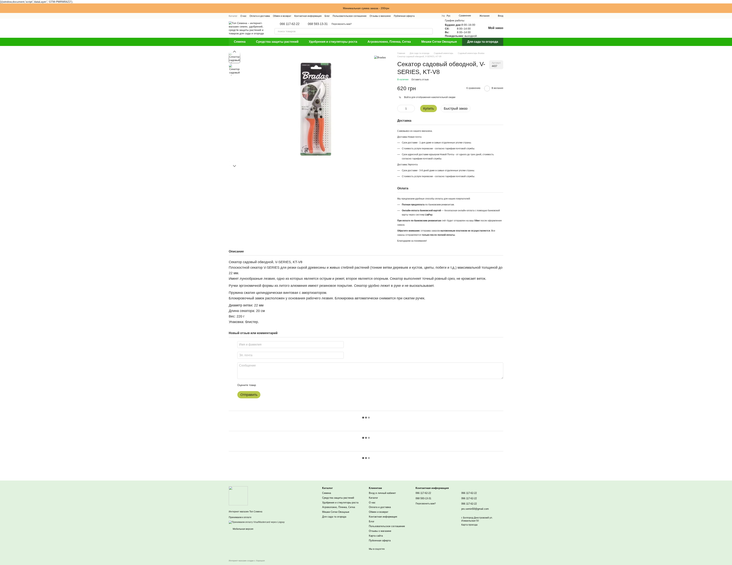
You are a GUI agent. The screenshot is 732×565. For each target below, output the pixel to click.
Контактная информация (308, 16)
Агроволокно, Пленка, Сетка (389, 41)
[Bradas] (380, 57)
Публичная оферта (404, 16)
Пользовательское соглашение (350, 16)
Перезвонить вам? (341, 24)
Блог (327, 16)
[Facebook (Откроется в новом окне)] (429, 15)
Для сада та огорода (482, 41)
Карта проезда (469, 524)
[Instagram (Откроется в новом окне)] (419, 15)
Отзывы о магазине (380, 16)
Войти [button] (407, 97)
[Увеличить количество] (412, 108)
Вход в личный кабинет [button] (382, 493)
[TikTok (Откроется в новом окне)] (424, 15)
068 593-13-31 (318, 24)
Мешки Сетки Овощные (439, 41)
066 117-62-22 (289, 24)
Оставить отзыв (420, 79)
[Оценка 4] (281, 385)
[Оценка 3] (274, 385)
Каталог (233, 16)
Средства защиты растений (277, 41)
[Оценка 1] (262, 385)
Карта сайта (376, 535)
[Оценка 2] (268, 385)
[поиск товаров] (430, 31)
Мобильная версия (242, 529)
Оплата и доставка (260, 16)
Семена (240, 41)
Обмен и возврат (282, 16)
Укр (443, 16)
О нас (243, 16)
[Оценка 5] (287, 385)
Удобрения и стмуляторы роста (333, 41)
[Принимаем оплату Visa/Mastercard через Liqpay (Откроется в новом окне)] (257, 522)
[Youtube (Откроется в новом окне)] (433, 15)
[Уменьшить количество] (400, 108)
